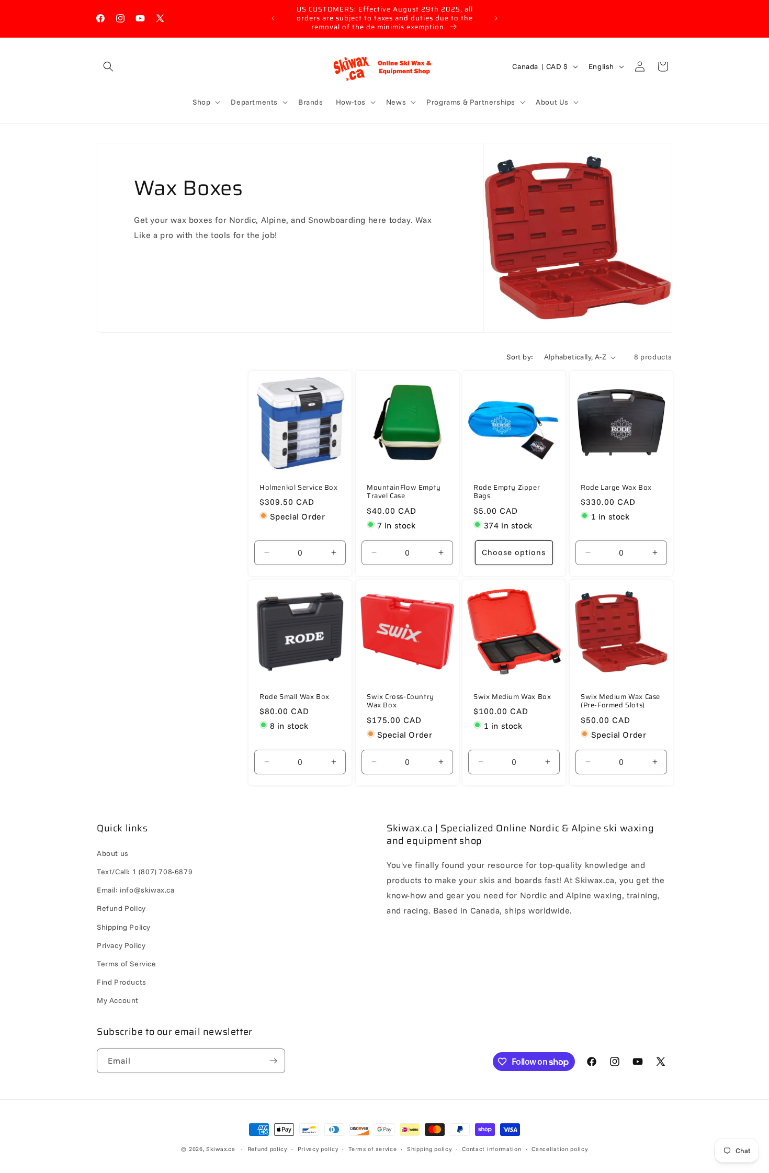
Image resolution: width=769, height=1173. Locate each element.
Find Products (121, 982)
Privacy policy (318, 1149)
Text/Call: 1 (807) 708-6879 (145, 871)
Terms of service (372, 1149)
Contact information (491, 1149)
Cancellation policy (559, 1149)
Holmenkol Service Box (298, 487)
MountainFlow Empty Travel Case (404, 492)
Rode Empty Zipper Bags (506, 492)
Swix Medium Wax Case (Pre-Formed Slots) (620, 701)
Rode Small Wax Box (294, 696)
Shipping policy (429, 1149)
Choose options (514, 552)
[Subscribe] (273, 1060)
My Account (118, 1000)
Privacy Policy (121, 945)
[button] (108, 66)
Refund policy (267, 1149)
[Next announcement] (495, 18)
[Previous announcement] (273, 18)
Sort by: (519, 357)
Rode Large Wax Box (616, 487)
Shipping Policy (124, 927)
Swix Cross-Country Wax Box (400, 701)
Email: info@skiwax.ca (136, 890)
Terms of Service (126, 963)
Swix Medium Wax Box (512, 696)
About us (113, 853)
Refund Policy (121, 908)
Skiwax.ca (220, 1149)
